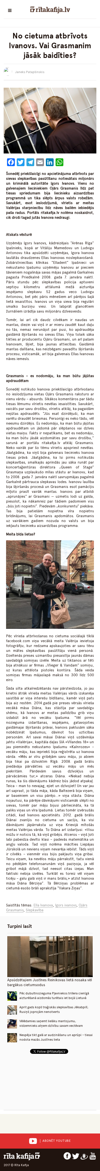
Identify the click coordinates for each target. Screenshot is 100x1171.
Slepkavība (34, 910)
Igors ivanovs (65, 905)
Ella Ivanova (43, 905)
